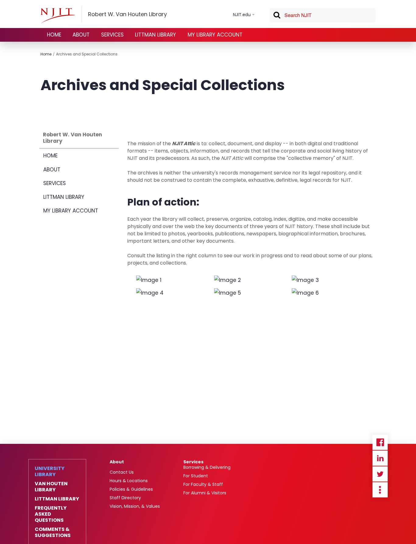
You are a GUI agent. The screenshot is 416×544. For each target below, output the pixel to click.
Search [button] (276, 16)
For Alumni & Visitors (204, 493)
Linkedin (380, 458)
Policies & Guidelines (131, 489)
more (380, 489)
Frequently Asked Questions (51, 514)
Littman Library (57, 499)
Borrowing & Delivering (207, 467)
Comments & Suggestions (53, 532)
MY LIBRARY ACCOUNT (215, 34)
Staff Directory (125, 497)
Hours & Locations (129, 480)
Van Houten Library (51, 487)
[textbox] (322, 15)
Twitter (380, 474)
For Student (195, 476)
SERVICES (112, 34)
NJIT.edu (242, 15)
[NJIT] (58, 15)
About (117, 462)
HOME (54, 34)
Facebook (380, 442)
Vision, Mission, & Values (135, 506)
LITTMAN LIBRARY (155, 34)
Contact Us (122, 472)
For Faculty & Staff (203, 484)
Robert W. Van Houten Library (72, 138)
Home (46, 54)
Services (193, 462)
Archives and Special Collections (87, 54)
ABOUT (81, 34)
